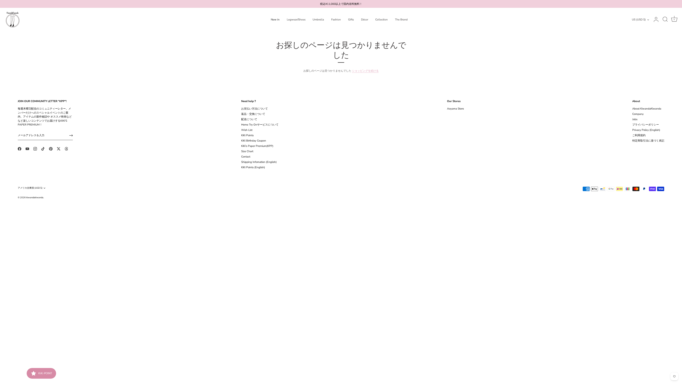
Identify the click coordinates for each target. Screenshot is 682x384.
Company (638, 114)
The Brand (401, 19)
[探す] (665, 19)
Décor (364, 19)
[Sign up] (71, 135)
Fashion (336, 19)
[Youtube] (27, 148)
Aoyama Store (455, 108)
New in (275, 19)
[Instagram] (35, 148)
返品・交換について (253, 114)
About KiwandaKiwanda (646, 108)
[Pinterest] (51, 148)
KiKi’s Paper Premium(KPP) (257, 146)
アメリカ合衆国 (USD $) (30, 188)
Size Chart (247, 151)
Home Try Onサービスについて (259, 124)
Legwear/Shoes (296, 19)
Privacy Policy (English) (646, 130)
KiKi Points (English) (253, 167)
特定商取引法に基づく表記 (648, 140)
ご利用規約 (639, 135)
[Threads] (66, 148)
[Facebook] (19, 148)
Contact (245, 156)
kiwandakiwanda (34, 197)
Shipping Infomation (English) (259, 162)
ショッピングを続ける (365, 71)
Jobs (634, 119)
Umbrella (318, 19)
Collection (381, 19)
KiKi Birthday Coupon (253, 140)
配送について (249, 119)
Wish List (246, 130)
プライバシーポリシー (645, 124)
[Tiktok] (43, 148)
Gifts (351, 19)
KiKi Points (247, 135)
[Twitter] (58, 148)
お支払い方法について (254, 108)
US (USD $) (639, 19)
